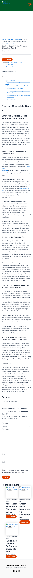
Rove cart (5, 171)
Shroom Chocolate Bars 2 (12, 80)
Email (4, 462)
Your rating (5, 423)
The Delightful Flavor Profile (16, 88)
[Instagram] (19, 571)
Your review (6, 429)
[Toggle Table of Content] (3, 76)
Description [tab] (9, 65)
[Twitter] (16, 571)
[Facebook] (14, 571)
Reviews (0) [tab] (9, 67)
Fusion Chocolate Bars (14, 39)
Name (4, 454)
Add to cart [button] (11, 517)
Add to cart (7, 60)
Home (4, 39)
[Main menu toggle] (24, 5)
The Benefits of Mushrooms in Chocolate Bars (20, 85)
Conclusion (12, 99)
